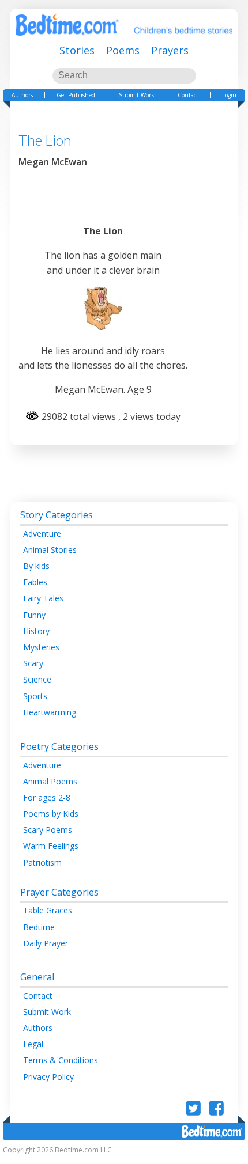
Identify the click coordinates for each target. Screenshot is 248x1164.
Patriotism (42, 862)
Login (229, 95)
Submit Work (137, 95)
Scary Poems (47, 829)
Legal (33, 1043)
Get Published (76, 95)
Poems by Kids (50, 813)
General (37, 976)
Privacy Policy (48, 1076)
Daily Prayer (45, 943)
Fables (35, 582)
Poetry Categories (59, 746)
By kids (36, 565)
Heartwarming (49, 712)
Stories (77, 50)
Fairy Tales (43, 598)
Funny (34, 614)
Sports (35, 696)
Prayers (170, 50)
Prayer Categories (59, 892)
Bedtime (39, 927)
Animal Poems (50, 781)
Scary (33, 663)
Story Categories (56, 515)
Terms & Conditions (60, 1060)
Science (37, 679)
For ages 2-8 (46, 797)
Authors (22, 95)
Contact (188, 95)
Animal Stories (50, 549)
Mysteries (41, 647)
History (36, 630)
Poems (123, 50)
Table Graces (47, 910)
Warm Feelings (50, 845)
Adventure (42, 533)
